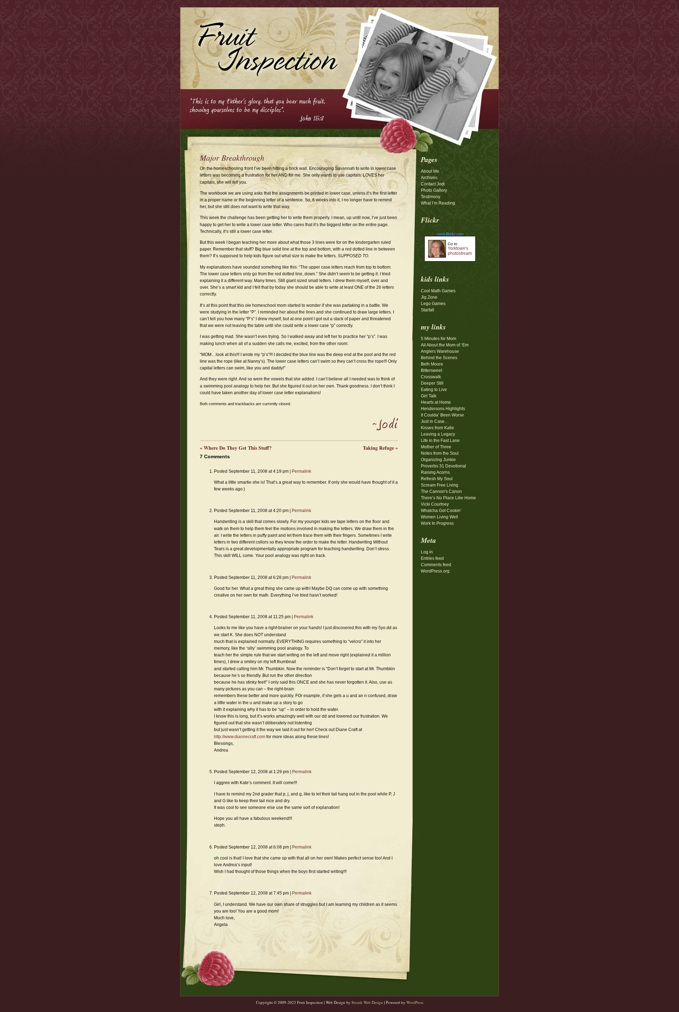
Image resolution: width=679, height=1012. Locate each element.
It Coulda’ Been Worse (442, 415)
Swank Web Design (367, 1002)
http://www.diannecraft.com (239, 736)
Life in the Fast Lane (440, 440)
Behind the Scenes (439, 357)
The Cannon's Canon (441, 491)
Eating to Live (434, 389)
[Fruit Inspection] (260, 42)
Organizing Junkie (438, 459)
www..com (450, 234)
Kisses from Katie (437, 427)
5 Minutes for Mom (438, 338)
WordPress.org (435, 571)
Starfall (427, 309)
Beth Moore (432, 364)
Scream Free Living (439, 485)
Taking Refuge (380, 448)
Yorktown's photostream (460, 251)
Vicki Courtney (435, 504)
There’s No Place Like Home (448, 497)
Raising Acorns (435, 472)
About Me (430, 171)
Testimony (430, 196)
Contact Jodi (433, 184)
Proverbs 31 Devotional (443, 466)
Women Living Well (439, 516)
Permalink (301, 471)
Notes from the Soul (440, 453)
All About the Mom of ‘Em (445, 345)
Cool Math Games (438, 290)
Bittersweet (431, 370)
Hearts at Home (436, 402)
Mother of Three (436, 446)
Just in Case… (435, 421)
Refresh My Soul (437, 478)
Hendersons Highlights (443, 408)
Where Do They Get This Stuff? (236, 448)
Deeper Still (432, 383)
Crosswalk (431, 376)
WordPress (414, 1002)
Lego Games (433, 303)
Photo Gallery (434, 190)
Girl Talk (428, 395)
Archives (429, 177)
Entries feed (432, 558)
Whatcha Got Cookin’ (441, 510)
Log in (427, 552)
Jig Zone (429, 297)
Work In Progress (437, 523)
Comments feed (436, 564)
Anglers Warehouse (440, 351)
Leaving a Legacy (438, 434)
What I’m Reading (438, 203)
